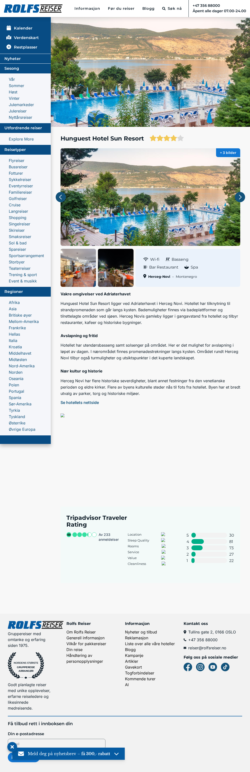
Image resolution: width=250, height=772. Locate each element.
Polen (14, 384)
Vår (12, 79)
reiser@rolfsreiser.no (207, 647)
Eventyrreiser (21, 185)
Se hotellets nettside (80, 402)
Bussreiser (18, 166)
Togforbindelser (139, 673)
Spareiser (17, 249)
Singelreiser (19, 223)
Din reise (74, 649)
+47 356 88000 (203, 639)
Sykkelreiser (20, 179)
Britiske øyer (20, 315)
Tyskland (17, 416)
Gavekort (133, 667)
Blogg (148, 8)
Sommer (16, 85)
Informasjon (87, 8)
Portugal (16, 391)
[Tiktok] (225, 667)
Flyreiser (16, 160)
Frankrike (17, 327)
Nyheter (12, 58)
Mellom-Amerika (24, 321)
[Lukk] (12, 747)
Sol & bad (18, 243)
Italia (13, 340)
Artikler (131, 661)
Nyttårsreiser (20, 117)
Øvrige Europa (22, 429)
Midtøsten (18, 359)
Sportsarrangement (26, 255)
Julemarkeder (21, 104)
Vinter (14, 98)
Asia (13, 308)
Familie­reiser (20, 192)
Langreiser (18, 211)
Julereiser (18, 111)
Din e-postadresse (26, 734)
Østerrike (17, 423)
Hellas (14, 334)
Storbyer (17, 262)
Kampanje (134, 655)
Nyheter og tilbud (141, 632)
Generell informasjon (85, 637)
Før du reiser (121, 8)
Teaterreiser (20, 268)
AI (127, 684)
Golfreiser (18, 198)
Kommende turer (140, 678)
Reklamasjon (136, 637)
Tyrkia (14, 410)
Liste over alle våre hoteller (150, 643)
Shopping (17, 217)
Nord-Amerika (22, 365)
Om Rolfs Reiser (81, 632)
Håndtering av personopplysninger (84, 658)
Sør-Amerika (20, 403)
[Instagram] (200, 667)
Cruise (15, 204)
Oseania (16, 378)
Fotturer (16, 173)
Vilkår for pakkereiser (86, 643)
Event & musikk (23, 281)
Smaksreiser (20, 236)
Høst (13, 92)
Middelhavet (20, 353)
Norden (15, 372)
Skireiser (17, 230)
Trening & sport (23, 274)
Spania (15, 397)
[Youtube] (212, 667)
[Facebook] (188, 667)
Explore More (21, 139)
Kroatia (15, 346)
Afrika (14, 302)
